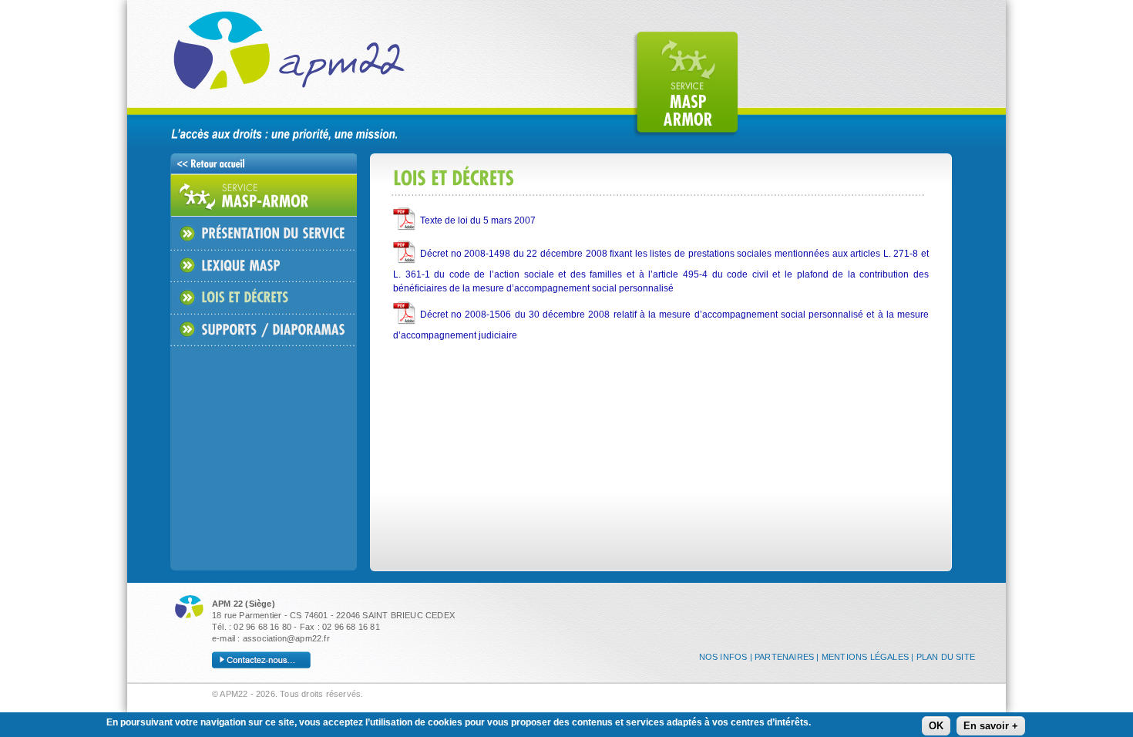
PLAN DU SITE (945, 656)
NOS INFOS (723, 656)
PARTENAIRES (784, 656)
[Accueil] (319, 63)
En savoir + (990, 726)
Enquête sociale (900, 83)
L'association (470, 83)
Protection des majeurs (577, 83)
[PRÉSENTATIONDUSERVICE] (257, 233)
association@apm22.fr (286, 638)
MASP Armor (685, 83)
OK (936, 726)
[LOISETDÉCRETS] (229, 297)
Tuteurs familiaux (792, 83)
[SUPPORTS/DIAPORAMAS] (257, 329)
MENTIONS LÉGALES (865, 656)
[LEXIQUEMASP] (225, 265)
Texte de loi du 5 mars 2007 (478, 220)
